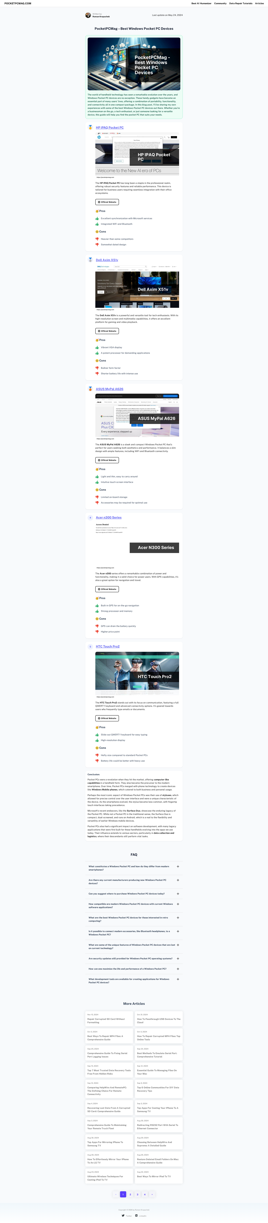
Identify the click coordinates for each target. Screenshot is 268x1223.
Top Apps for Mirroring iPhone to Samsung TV (105, 1144)
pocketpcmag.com (17, 3)
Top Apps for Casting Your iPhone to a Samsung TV (157, 1110)
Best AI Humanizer (202, 3)
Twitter (129, 1216)
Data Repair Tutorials (240, 3)
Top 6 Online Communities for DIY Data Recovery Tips (158, 1089)
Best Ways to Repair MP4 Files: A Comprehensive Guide (105, 1038)
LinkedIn (142, 1216)
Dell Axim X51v (107, 260)
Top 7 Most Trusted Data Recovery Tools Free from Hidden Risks (109, 1072)
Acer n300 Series (109, 517)
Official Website (108, 202)
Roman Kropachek (101, 16)
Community (220, 3)
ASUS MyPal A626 (109, 389)
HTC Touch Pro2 (108, 646)
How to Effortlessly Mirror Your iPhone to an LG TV (108, 1161)
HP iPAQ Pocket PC (110, 127)
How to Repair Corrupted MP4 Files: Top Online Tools (158, 1038)
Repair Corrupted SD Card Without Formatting (106, 1021)
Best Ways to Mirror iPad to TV (154, 1176)
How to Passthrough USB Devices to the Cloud (158, 1021)
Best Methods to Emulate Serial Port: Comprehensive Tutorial (157, 1055)
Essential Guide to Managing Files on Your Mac (157, 1072)
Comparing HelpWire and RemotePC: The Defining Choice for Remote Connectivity (107, 1091)
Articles (259, 3)
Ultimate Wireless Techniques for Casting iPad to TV (105, 1178)
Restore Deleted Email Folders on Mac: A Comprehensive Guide (158, 1161)
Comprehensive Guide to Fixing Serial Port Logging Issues (107, 1055)
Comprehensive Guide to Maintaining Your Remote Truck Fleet (106, 1127)
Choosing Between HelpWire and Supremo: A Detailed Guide (154, 1144)
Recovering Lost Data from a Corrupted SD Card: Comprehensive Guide (108, 1110)
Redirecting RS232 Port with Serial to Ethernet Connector (157, 1127)
